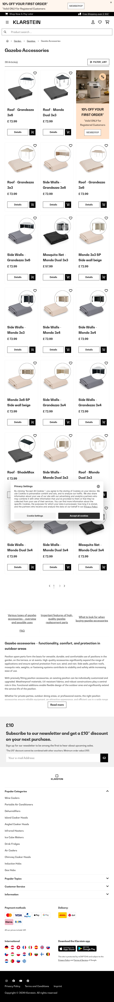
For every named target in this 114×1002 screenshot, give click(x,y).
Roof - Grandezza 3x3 (20, 184)
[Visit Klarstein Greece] (24, 961)
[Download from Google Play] (87, 949)
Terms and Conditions (37, 986)
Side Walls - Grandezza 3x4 (54, 402)
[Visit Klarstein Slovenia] (18, 961)
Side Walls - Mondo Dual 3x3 (55, 475)
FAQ (22, 630)
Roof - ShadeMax (20, 472)
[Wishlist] (100, 22)
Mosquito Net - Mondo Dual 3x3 (55, 257)
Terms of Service (81, 960)
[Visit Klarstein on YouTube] (21, 980)
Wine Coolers (12, 797)
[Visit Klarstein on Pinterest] (28, 980)
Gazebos (31, 41)
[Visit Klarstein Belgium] (48, 954)
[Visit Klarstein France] (24, 947)
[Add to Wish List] (35, 73)
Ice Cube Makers (14, 837)
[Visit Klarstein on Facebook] (13, 980)
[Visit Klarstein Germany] (6, 947)
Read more (57, 704)
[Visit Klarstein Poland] (18, 954)
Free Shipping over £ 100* (96, 14)
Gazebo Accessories (51, 41)
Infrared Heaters (14, 830)
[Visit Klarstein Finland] (42, 954)
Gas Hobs (10, 870)
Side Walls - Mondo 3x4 (52, 329)
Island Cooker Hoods (16, 817)
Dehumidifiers (12, 811)
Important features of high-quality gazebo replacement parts (57, 619)
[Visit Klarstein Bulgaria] (36, 954)
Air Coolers (11, 850)
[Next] (64, 585)
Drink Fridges (12, 843)
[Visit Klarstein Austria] (12, 947)
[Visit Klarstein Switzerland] (18, 947)
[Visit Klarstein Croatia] (24, 954)
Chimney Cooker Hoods (18, 856)
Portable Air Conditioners (19, 804)
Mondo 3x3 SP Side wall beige (90, 257)
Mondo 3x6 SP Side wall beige (18, 402)
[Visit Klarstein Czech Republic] (6, 954)
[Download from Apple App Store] (67, 949)
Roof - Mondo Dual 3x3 (53, 112)
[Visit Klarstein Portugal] (12, 961)
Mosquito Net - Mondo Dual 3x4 (91, 547)
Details (18, 132)
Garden (18, 41)
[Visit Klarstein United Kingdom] (42, 947)
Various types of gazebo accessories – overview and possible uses (22, 619)
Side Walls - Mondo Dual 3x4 (20, 547)
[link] (21, 86)
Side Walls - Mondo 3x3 (16, 329)
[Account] (93, 22)
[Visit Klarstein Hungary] (12, 954)
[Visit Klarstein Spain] (36, 947)
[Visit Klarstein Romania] (30, 954)
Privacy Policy (64, 960)
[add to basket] (32, 132)
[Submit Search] (5, 32)
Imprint (58, 986)
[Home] (10, 41)
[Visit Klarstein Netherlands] (6, 961)
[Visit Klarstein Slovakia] (48, 947)
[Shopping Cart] (107, 22)
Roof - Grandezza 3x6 (20, 112)
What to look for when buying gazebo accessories (92, 618)
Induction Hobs (13, 863)
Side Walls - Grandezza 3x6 (54, 184)
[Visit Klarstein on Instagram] (6, 980)
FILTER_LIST (100, 62)
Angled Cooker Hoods (17, 824)
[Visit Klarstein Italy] (30, 947)
